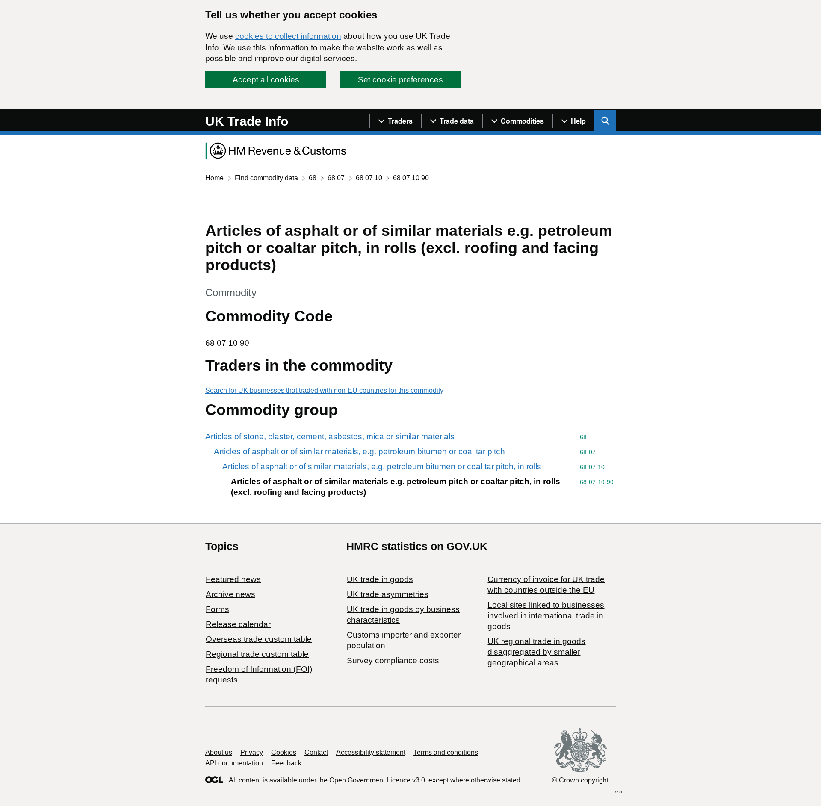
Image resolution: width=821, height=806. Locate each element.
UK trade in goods (380, 579)
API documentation (234, 763)
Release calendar (238, 624)
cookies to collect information (288, 36)
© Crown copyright (580, 780)
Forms (217, 609)
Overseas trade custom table (259, 639)
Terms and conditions (445, 752)
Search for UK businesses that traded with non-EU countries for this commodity (324, 390)
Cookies (283, 752)
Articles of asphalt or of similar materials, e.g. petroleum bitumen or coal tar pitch (359, 451)
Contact (316, 752)
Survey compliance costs (393, 660)
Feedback (286, 763)
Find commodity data (266, 178)
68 (312, 178)
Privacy (251, 752)
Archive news (230, 594)
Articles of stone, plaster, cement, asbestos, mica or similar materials (330, 436)
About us (218, 752)
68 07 (336, 178)
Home (214, 178)
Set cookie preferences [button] (400, 79)
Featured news (233, 579)
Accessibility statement (370, 752)
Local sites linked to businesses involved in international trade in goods (545, 615)
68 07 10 (369, 178)
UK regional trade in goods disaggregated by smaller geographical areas (536, 652)
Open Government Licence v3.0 (377, 780)
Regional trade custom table (257, 654)
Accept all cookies (266, 79)
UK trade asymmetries (387, 594)
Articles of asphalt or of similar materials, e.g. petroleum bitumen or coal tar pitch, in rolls (381, 466)
